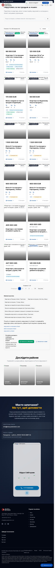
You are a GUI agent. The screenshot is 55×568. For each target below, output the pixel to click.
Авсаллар (32, 521)
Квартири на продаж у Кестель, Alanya (37, 299)
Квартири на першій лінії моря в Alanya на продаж (17, 305)
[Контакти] (42, 4)
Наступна (40, 288)
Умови (35, 550)
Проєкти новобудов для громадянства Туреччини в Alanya (19, 308)
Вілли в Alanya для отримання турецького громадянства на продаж (22, 311)
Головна (4, 535)
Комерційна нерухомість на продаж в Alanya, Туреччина (19, 314)
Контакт (4, 542)
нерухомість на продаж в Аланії (12, 326)
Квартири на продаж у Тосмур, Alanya (14, 302)
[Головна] (7, 4)
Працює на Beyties (6, 554)
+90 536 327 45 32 (6, 517)
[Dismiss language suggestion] (51, 3)
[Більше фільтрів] (47, 18)
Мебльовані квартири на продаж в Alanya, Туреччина (18, 317)
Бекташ (32, 524)
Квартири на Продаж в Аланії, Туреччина (15, 299)
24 (35, 288)
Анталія (32, 519)
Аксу (31, 512)
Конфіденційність (28, 550)
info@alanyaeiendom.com (11, 426)
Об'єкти (4, 537)
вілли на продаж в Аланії (10, 328)
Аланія (31, 515)
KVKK (40, 550)
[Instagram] (5, 524)
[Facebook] (2, 524)
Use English (45, 2)
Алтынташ (32, 517)
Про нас (4, 539)
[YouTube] (8, 524)
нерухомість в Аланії (9, 331)
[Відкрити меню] (50, 4)
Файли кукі (26, 552)
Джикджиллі (33, 526)
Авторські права (47, 550)
